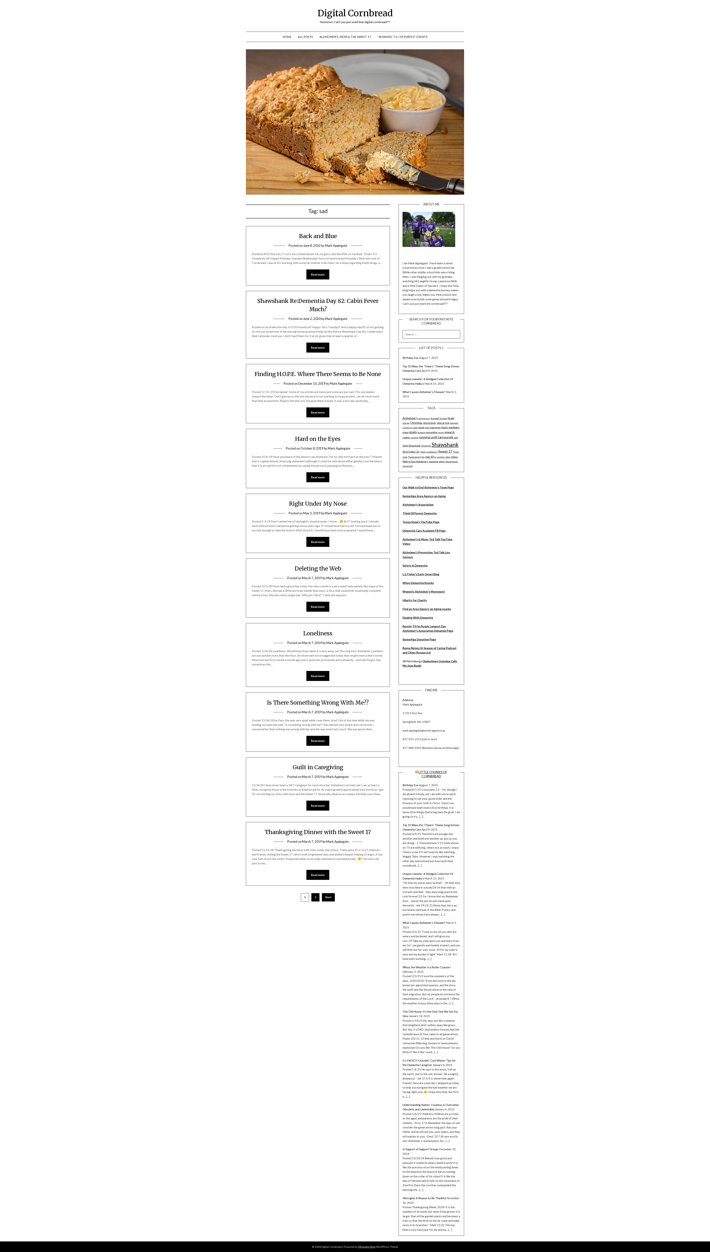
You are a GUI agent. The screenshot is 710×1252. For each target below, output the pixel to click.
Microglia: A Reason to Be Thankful (424, 1198)
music (444, 427)
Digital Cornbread (355, 13)
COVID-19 (408, 427)
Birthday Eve (410, 357)
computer (454, 423)
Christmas (416, 422)
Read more (318, 274)
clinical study (429, 422)
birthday (443, 418)
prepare (421, 432)
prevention (431, 432)
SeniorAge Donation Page (419, 639)
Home (287, 36)
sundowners (432, 452)
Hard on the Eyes (318, 438)
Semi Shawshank (412, 445)
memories (435, 427)
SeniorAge (426, 446)
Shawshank (445, 444)
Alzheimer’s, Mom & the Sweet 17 (345, 36)
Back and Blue (318, 236)
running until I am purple (436, 437)
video (447, 457)
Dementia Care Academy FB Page (424, 530)
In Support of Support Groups (421, 1149)
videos (454, 456)
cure (415, 427)
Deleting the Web (318, 568)
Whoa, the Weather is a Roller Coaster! (427, 967)
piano (406, 432)
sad (456, 437)
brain (451, 418)
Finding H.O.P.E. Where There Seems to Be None (318, 374)
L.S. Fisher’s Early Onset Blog (421, 574)
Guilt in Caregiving (318, 767)
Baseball (435, 418)
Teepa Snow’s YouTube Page (421, 522)
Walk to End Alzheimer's (415, 461)
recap (440, 432)
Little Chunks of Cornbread (433, 774)
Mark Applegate (336, 245)
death (421, 427)
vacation (441, 457)
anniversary (424, 418)
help (427, 427)
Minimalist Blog (367, 1246)
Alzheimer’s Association (418, 504)
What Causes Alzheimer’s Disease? (424, 392)
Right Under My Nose (318, 503)
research (449, 432)
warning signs (437, 461)
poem (413, 432)
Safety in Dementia (415, 565)
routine (406, 437)
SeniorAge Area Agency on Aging (424, 496)
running (414, 437)
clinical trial (443, 422)
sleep (423, 451)
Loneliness (317, 633)
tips (423, 457)
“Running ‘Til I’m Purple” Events (402, 36)
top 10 (429, 456)
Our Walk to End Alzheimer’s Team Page (428, 487)
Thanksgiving (414, 457)
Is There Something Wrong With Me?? (318, 702)
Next (328, 897)
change (406, 423)
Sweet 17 (445, 451)
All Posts (305, 36)
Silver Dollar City (411, 451)
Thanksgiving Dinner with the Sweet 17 (318, 832)
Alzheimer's (410, 418)
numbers (454, 427)
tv (435, 457)
